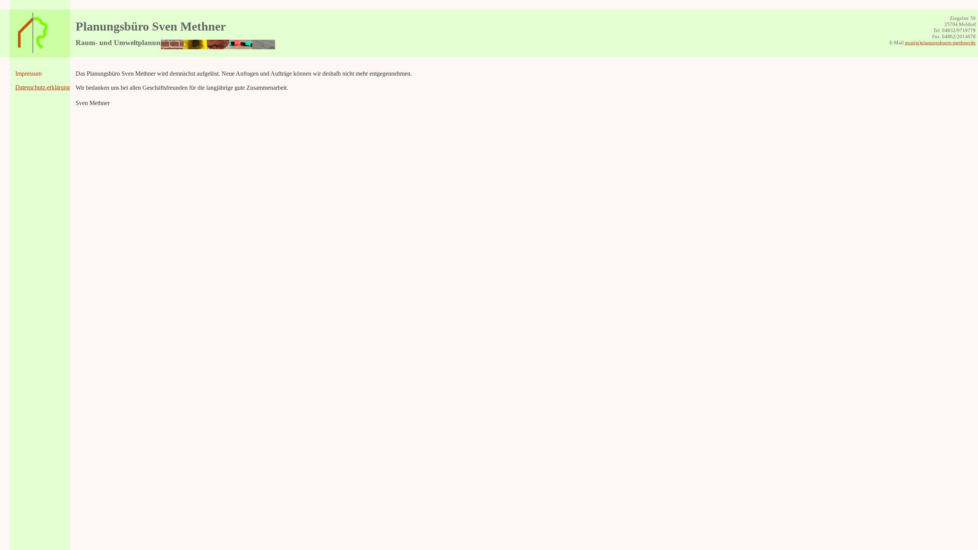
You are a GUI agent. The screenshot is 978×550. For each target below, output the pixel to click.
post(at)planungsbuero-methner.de (940, 42)
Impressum (28, 73)
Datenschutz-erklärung (42, 87)
